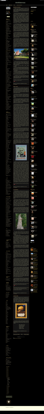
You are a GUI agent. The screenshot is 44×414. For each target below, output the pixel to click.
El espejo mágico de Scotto (8, 128)
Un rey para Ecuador (8, 194)
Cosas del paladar (7, 122)
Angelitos (7, 22)
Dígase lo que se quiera (8, 198)
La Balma (7, 351)
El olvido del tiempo (35, 185)
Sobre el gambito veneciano (8, 364)
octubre (8, 385)
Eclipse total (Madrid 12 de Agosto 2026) (35, 98)
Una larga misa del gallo (8, 107)
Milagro (7, 92)
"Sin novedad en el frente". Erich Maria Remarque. (35, 236)
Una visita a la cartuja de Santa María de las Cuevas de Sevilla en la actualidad (35, 59)
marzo (7, 391)
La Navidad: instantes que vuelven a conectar (35, 151)
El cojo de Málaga (7, 181)
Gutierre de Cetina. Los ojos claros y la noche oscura (8, 142)
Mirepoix (7, 334)
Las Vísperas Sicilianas (8, 84)
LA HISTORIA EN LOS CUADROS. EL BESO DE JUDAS (35, 285)
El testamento (7, 59)
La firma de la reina (7, 205)
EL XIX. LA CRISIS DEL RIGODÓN (35, 289)
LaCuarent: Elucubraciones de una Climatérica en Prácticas (34, 210)
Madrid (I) (7, 315)
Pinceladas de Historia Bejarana (34, 34)
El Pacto (7, 51)
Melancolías (7, 160)
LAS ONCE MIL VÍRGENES (34, 248)
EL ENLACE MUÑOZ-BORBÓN (35, 266)
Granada (7, 311)
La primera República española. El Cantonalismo (8, 221)
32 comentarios (15, 187)
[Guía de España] (32, 242)
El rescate (7, 262)
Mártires (7, 89)
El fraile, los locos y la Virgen (8, 45)
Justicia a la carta (7, 147)
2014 (7, 374)
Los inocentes (7, 247)
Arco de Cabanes (7, 347)
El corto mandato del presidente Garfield (8, 41)
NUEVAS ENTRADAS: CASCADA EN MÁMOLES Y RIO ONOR (34, 169)
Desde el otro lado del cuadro (34, 79)
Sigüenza (7, 340)
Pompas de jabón (33, 189)
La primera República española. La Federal (8, 219)
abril (7, 390)
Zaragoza (7, 323)
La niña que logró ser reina (8, 201)
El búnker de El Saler (8, 350)
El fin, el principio (7, 44)
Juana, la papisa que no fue (8, 74)
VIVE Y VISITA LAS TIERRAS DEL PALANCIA (34, 113)
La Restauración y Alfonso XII (8, 223)
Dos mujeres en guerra (8, 36)
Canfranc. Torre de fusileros (8, 348)
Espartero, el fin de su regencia (8, 204)
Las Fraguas (7, 354)
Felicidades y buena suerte (8, 64)
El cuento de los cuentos (8, 278)
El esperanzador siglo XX (8, 225)
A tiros (6, 179)
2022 (7, 367)
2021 (7, 368)
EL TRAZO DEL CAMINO (35, 206)
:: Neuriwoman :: (32, 150)
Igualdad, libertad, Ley (8, 68)
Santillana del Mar (7, 339)
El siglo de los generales (8, 184)
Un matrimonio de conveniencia (7, 104)
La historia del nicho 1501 (8, 151)
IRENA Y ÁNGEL (16, 86)
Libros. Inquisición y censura (8, 88)
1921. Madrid (7, 233)
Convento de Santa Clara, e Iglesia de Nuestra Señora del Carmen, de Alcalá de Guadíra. (35, 41)
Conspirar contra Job (35, 172)
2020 (7, 369)
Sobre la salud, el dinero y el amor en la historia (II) (8, 288)
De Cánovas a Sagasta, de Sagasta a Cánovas (8, 224)
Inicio (22, 334)
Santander (7, 319)
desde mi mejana (32, 146)
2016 (7, 372)
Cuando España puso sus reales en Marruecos (8, 232)
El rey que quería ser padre (8, 135)
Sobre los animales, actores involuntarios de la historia (8, 289)
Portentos (7, 95)
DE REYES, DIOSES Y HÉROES (34, 70)
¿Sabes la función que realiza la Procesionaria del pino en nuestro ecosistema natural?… (35, 227)
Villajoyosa (35, 176)
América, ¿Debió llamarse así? (8, 115)
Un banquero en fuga (8, 206)
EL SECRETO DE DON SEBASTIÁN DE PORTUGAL (35, 258)
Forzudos (7, 139)
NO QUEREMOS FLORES (35, 217)
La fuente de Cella (7, 352)
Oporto (6, 317)
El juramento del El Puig (8, 245)
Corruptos (7, 121)
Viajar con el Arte (33, 57)
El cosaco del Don (7, 42)
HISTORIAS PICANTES (35, 271)
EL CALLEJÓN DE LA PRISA (34, 205)
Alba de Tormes (7, 328)
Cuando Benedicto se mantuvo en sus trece (8, 28)
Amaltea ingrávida (33, 171)
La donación (7, 149)
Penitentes (7, 163)
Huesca (6, 313)
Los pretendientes (7, 158)
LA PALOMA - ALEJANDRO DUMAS (35, 76)
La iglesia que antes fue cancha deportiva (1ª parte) (35, 92)
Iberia (6, 67)
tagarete (32, 214)
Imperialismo (7, 69)
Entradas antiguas (26, 334)
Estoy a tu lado (32, 191)
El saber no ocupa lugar (8, 55)
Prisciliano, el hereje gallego (8, 96)
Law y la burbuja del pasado (8, 85)
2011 (7, 376)
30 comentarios (15, 84)
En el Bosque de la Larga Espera (34, 234)
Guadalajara (7, 312)
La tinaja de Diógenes (33, 128)
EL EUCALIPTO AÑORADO (35, 133)
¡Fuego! (6, 65)
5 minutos (32, 111)
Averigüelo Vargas (7, 25)
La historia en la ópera (8, 152)
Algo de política (7, 202)
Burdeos (7, 304)
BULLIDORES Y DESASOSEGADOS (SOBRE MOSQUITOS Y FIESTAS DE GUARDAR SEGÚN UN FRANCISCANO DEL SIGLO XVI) (34, 31)
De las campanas (7, 293)
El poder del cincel (7, 260)
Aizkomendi (7, 346)
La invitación (7, 284)
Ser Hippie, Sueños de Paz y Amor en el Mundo (35, 85)
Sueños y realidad (7, 98)
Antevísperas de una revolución (8, 213)
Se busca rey (7, 215)
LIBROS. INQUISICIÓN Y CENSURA (35, 262)
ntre (6, 362)
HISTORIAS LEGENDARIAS (17, 7)
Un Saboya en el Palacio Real (8, 218)
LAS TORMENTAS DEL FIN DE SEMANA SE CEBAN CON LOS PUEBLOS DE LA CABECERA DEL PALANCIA (34, 116)
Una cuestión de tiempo (8, 280)
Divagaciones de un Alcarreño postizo (34, 196)
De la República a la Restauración (8, 222)
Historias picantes (7, 145)
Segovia (7, 320)
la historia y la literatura (9, 362)
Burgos (6, 305)
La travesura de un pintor (8, 267)
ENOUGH (35, 155)
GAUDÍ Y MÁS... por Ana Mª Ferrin (34, 52)
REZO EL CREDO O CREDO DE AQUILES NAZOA (35, 222)
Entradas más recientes (17, 334)
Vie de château (7, 199)
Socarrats (7, 272)
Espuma (34, 201)
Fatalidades (7, 63)
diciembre (8, 377)
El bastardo (7, 40)
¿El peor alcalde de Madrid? (8, 134)
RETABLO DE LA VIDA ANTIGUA (33, 29)
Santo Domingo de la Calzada (8, 338)
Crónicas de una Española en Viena (34, 164)
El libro (6, 132)
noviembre (8, 378)
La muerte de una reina (8, 226)
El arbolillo (7, 125)
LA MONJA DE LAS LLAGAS (35, 253)
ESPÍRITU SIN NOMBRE (33, 137)
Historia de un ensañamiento (8, 187)
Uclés (6, 342)
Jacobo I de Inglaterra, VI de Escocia (35, 44)
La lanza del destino (8, 77)
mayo (7, 389)
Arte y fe (7, 252)
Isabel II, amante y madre (8, 188)
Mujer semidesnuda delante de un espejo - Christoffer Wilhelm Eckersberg (35, 81)
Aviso (31, 215)
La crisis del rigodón (8, 208)
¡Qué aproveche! (7, 166)
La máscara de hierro (8, 154)
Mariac (32, 88)
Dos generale (7, 35)
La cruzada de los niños (8, 148)
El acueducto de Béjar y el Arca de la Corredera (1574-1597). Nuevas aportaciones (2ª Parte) (35, 36)
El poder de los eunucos (8, 52)
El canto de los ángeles (8, 126)
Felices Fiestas (7, 263)
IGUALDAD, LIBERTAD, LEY (35, 280)
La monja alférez (7, 155)
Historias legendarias (8, 144)
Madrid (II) (7, 316)
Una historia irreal (7, 279)
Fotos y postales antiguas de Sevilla (33, 39)
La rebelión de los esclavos (8, 81)
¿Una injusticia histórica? (8, 169)
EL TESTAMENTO (16, 189)
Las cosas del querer (8, 156)
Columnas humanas (8, 27)
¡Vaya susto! (7, 173)
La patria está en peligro (8, 197)
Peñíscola (7, 336)
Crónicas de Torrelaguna (33, 66)
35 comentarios (15, 293)
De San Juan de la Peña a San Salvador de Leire (8, 309)
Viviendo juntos (7, 108)
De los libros (7, 296)
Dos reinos (7, 37)
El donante (7, 243)
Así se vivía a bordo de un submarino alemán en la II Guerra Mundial (35, 63)
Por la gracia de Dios (8, 165)
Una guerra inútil (7, 209)
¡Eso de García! (7, 138)
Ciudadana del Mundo (33, 106)
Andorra (7, 301)
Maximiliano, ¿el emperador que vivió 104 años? (8, 90)
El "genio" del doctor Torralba (8, 129)
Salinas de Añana (7, 355)
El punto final (28, 283)
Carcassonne (7, 306)
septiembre (8, 386)
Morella (7, 335)
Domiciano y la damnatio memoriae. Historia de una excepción (8, 33)
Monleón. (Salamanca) (35, 107)
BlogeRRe (32, 180)
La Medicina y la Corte (33, 43)
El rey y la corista (7, 136)
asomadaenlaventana (33, 221)
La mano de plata (7, 79)
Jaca (6, 332)
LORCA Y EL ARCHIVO (35, 125)
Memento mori (7, 91)
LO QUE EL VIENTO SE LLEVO (33, 124)
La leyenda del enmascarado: (8, 361)
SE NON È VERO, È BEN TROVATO (33, 90)
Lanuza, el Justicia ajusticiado (8, 78)
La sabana (7, 266)
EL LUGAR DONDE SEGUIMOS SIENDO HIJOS (35, 143)
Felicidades (7, 264)
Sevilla (6, 321)
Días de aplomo (32, 102)
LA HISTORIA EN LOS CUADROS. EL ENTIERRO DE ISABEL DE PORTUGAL (35, 276)
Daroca (6, 331)
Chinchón (7, 330)
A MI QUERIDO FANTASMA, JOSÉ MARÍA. (35, 165)
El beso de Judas (7, 242)
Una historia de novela (8, 106)
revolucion (32, 159)
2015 (7, 373)
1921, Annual (7, 234)
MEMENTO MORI (8, 384)
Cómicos (7, 120)
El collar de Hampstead (33, 119)
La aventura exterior (8, 210)
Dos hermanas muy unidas (8, 124)
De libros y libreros (7, 294)
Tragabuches (7, 192)
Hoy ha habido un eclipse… (35, 120)
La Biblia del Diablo (35, 25)
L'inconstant (7, 87)
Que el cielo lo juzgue (8, 167)
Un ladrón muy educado (8, 193)
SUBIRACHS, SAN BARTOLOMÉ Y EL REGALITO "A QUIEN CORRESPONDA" (35, 54)
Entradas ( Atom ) (23, 336)
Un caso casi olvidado (8, 170)
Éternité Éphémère (33, 230)
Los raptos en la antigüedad (8, 159)
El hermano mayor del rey (8, 46)
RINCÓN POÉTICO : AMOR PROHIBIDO (35, 192)
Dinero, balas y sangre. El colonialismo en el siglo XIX (8, 31)
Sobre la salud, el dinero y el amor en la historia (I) (8, 287)
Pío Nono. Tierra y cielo (8, 94)
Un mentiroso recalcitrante (8, 171)
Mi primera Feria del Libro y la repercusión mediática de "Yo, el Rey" (35, 49)
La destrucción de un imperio (8, 75)
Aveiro (6, 302)
